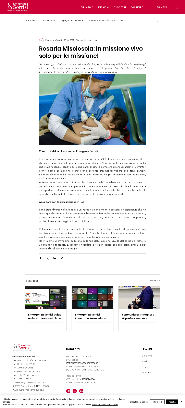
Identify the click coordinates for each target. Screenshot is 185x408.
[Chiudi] (181, 402)
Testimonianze (48, 20)
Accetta (172, 401)
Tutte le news (31, 20)
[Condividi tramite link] (61, 258)
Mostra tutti (155, 280)
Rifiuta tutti (157, 401)
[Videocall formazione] (92, 297)
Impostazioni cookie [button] (139, 401)
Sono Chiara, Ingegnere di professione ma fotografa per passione (138, 316)
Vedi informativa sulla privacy (105, 404)
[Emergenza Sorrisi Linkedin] (81, 391)
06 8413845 (27, 367)
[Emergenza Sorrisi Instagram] (68, 391)
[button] (177, 7)
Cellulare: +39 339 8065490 (26, 371)
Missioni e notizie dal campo (102, 20)
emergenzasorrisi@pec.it (30, 389)
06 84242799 (28, 363)
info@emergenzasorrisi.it (32, 375)
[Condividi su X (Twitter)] (47, 258)
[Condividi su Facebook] (40, 258)
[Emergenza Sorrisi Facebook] (75, 391)
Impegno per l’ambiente (72, 20)
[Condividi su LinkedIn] (54, 258)
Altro (122, 20)
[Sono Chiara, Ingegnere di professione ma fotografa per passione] (139, 297)
